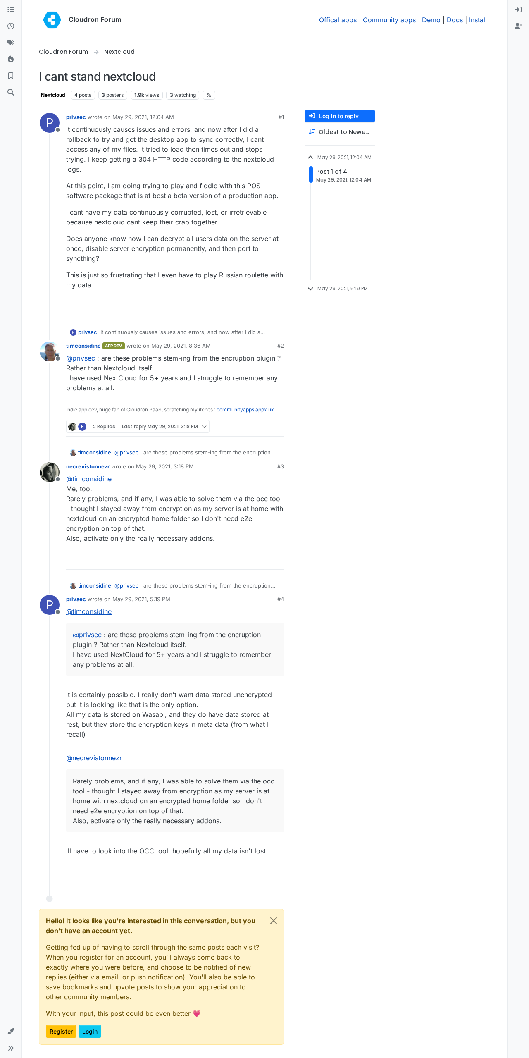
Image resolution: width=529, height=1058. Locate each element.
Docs (455, 20)
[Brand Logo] (52, 20)
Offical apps (338, 20)
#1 (281, 117)
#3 (280, 466)
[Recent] (10, 26)
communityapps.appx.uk (245, 409)
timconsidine (83, 345)
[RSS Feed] (209, 95)
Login (90, 1031)
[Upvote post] (263, 306)
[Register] (518, 26)
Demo (431, 20)
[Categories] (10, 10)
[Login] (518, 10)
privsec (76, 117)
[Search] (10, 92)
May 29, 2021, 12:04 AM (143, 117)
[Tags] (10, 43)
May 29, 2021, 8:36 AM (181, 345)
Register (61, 1031)
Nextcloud (53, 95)
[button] (10, 1031)
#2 (280, 345)
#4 (280, 599)
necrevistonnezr (88, 466)
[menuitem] (518, 10)
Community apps (389, 20)
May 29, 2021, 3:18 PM (165, 466)
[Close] (274, 920)
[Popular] (10, 59)
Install (478, 20)
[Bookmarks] (10, 76)
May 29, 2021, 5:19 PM (141, 599)
